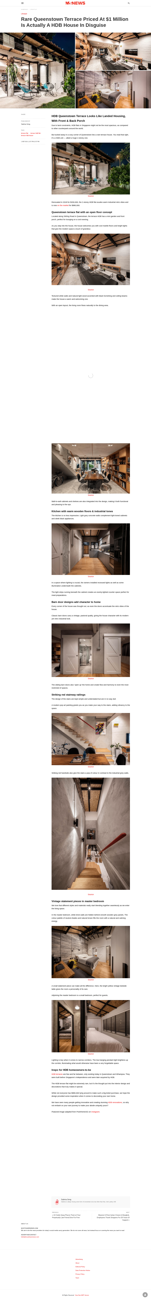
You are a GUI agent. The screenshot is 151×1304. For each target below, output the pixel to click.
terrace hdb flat (35, 133)
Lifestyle (33, 9)
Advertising (79, 1259)
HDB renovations (115, 1102)
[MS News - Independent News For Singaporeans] (75, 3)
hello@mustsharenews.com (30, 1237)
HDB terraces (57, 1074)
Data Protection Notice (83, 1270)
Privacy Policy (80, 1274)
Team (77, 1278)
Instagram (95, 1112)
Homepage (24, 9)
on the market (63, 205)
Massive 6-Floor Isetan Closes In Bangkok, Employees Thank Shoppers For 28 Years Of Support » (113, 1217)
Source (91, 196)
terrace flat (24, 133)
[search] (129, 3)
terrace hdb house (27, 135)
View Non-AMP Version (82, 1295)
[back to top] (145, 1294)
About (77, 1263)
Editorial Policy (80, 1266)
